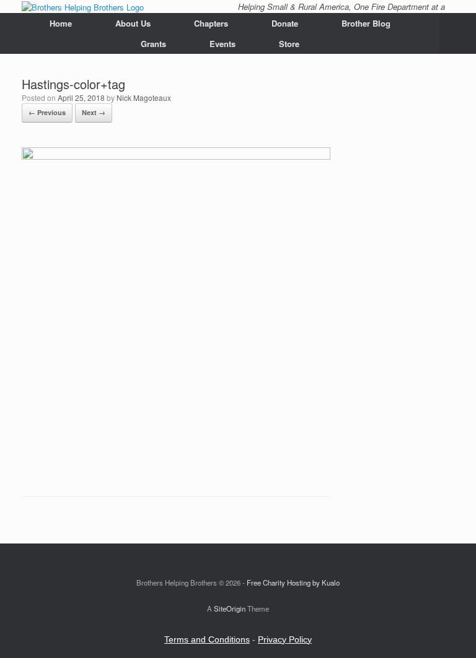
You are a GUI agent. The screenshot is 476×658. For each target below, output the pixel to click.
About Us (133, 23)
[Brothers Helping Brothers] (83, 6)
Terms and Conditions (207, 639)
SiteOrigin (229, 608)
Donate (284, 23)
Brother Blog (366, 23)
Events (222, 44)
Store (289, 44)
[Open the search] (457, 33)
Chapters (211, 23)
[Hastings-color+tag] (176, 156)
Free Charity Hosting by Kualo (293, 582)
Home (61, 23)
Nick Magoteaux (144, 97)
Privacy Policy (285, 639)
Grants (153, 44)
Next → (93, 112)
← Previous (47, 112)
